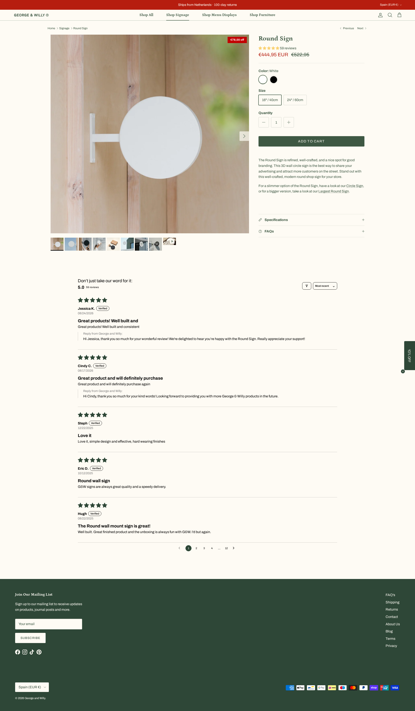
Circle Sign (354, 186)
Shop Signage (177, 15)
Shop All (146, 15)
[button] (269, 48)
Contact (392, 617)
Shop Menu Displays (219, 15)
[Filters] (306, 286)
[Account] (379, 15)
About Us (393, 624)
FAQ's (390, 595)
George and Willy (35, 698)
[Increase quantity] (289, 122)
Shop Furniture (262, 15)
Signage (64, 28)
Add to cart (311, 141)
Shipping (392, 602)
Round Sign (80, 28)
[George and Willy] (31, 15)
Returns (392, 609)
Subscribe (30, 638)
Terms (390, 638)
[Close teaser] (403, 371)
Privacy (391, 646)
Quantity (266, 113)
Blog (389, 631)
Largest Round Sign (333, 191)
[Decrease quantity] (264, 122)
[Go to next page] (234, 548)
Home (51, 28)
